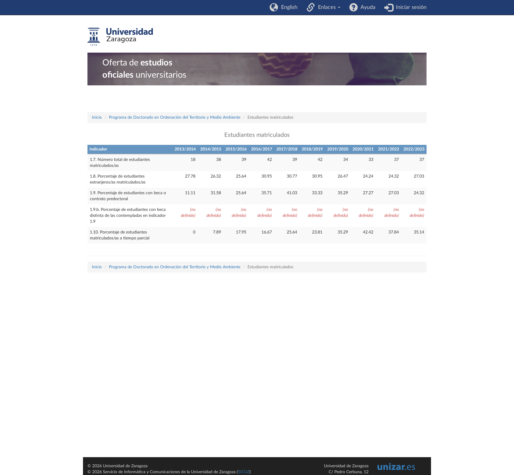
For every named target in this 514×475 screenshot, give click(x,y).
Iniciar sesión (410, 7)
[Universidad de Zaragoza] (120, 37)
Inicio (97, 117)
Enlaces (326, 7)
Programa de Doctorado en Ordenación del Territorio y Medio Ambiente (174, 117)
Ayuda (366, 7)
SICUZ (244, 472)
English (287, 7)
